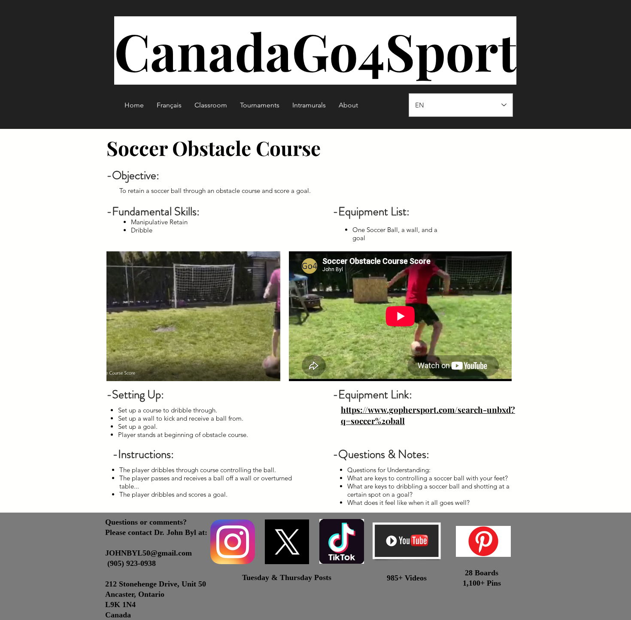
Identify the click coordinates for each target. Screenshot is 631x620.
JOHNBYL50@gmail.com (148, 553)
